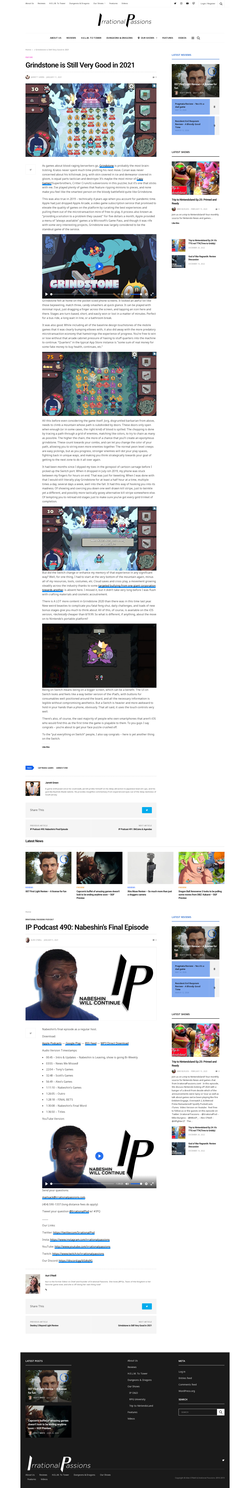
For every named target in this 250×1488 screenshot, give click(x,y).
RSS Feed (90, 1043)
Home (28, 49)
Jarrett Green (37, 77)
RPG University (137, 1399)
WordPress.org (187, 1391)
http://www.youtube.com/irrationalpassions (82, 1246)
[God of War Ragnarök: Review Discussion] (178, 261)
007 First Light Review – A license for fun (46, 891)
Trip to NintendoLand (141, 1405)
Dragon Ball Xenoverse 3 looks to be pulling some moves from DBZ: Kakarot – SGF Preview (200, 894)
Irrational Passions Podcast (40, 919)
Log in (182, 1371)
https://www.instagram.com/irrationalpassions (80, 1239)
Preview (81, 887)
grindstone (62, 768)
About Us (30, 3)
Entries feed (185, 1378)
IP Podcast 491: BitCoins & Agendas (135, 829)
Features (113, 3)
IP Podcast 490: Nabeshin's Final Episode (49, 829)
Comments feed (188, 1384)
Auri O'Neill (36, 940)
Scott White (185, 93)
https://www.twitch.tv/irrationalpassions (78, 1254)
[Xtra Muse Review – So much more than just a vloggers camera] (150, 868)
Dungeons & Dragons (79, 3)
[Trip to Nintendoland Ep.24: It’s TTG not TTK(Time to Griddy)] (178, 245)
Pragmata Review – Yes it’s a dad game (189, 105)
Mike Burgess (183, 209)
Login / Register (208, 3)
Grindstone (106, 166)
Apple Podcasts (52, 1043)
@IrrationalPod (79, 1211)
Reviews (41, 3)
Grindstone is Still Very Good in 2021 (135, 1325)
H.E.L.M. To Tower (57, 3)
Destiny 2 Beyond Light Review (44, 1325)
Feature (29, 57)
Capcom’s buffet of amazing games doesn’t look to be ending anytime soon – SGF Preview (98, 894)
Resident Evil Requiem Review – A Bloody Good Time (187, 124)
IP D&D (133, 1392)
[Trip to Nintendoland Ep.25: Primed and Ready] (195, 178)
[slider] (83, 294)
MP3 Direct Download (115, 1043)
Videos (125, 3)
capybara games (46, 768)
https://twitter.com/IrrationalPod (74, 1232)
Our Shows (98, 3)
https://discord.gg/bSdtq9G (76, 1260)
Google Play (73, 1043)
